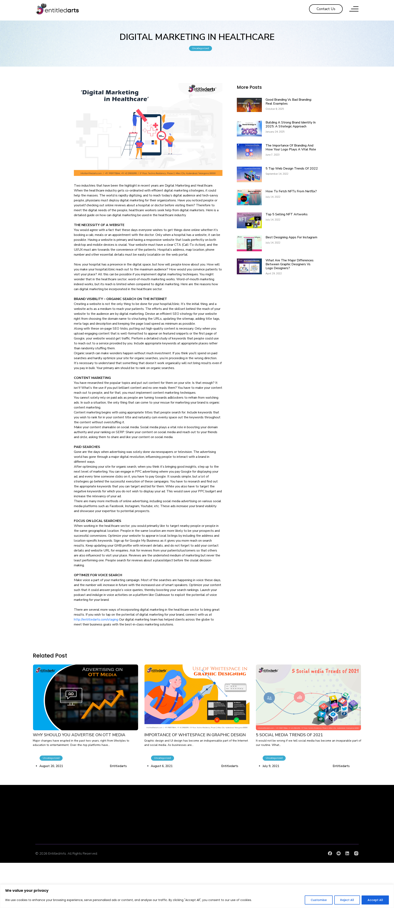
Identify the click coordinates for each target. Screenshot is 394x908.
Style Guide (333, 817)
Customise (319, 900)
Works (224, 844)
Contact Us (279, 817)
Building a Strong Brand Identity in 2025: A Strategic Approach (291, 124)
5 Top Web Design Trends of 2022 (292, 168)
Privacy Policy (279, 826)
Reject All (347, 900)
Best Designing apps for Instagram (291, 237)
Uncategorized (200, 48)
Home (224, 817)
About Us (224, 826)
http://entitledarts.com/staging (96, 619)
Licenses (333, 835)
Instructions (334, 826)
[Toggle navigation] (354, 9)
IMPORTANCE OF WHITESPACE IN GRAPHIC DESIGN (195, 735)
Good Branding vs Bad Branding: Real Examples (289, 101)
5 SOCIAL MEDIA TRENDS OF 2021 (289, 735)
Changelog (333, 844)
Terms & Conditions (279, 844)
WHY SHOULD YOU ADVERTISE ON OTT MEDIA (79, 735)
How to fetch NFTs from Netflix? (291, 191)
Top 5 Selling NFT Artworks (287, 214)
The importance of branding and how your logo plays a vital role (291, 147)
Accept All (375, 900)
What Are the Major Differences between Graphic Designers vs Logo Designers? (290, 264)
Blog (279, 835)
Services (224, 835)
